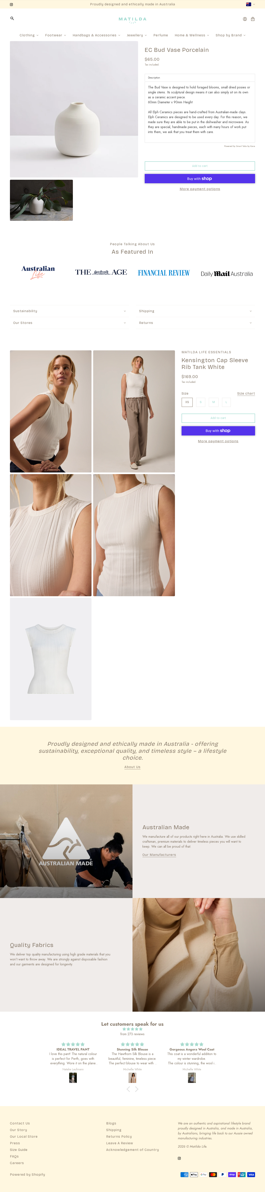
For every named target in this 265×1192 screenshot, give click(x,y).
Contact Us (20, 1123)
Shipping (114, 1130)
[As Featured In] (38, 273)
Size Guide (19, 1150)
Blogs (111, 1123)
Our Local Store (24, 1136)
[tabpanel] (200, 112)
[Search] (12, 18)
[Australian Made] (66, 841)
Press (15, 1143)
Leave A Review (119, 1143)
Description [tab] (154, 78)
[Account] (245, 19)
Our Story (18, 1130)
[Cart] (253, 19)
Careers (17, 1163)
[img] (132, 1029)
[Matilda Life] (133, 19)
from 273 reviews (132, 1034)
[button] (129, 1089)
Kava (252, 146)
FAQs (14, 1156)
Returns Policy (119, 1136)
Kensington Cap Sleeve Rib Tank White (215, 364)
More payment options (200, 189)
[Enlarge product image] (74, 109)
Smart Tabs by (243, 146)
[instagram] (11, 4)
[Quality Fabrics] (198, 955)
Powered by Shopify (27, 1175)
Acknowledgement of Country (132, 1150)
